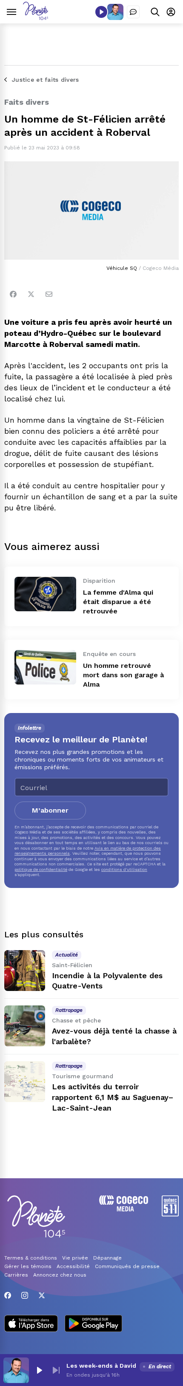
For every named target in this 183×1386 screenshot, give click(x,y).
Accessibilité (73, 1266)
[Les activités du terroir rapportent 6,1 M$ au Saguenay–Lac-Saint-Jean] (24, 1081)
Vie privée (75, 1258)
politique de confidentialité (40, 869)
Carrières (16, 1275)
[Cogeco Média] (123, 1209)
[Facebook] (13, 294)
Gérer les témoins (27, 1266)
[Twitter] (31, 294)
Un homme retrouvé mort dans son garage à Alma (123, 675)
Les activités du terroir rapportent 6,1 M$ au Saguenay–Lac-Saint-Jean (112, 1097)
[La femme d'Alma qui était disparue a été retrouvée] (45, 594)
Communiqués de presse (127, 1266)
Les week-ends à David (101, 1365)
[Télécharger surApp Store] (31, 1324)
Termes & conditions (30, 1258)
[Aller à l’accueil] (35, 18)
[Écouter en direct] (101, 12)
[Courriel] (49, 294)
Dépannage (107, 1258)
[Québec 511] (170, 1214)
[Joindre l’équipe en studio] (133, 12)
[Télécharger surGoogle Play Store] (93, 1324)
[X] (41, 1295)
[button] (39, 1370)
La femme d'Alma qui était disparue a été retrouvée (118, 601)
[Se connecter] (171, 11)
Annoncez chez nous (59, 1275)
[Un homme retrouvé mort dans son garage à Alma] (45, 667)
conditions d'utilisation (124, 869)
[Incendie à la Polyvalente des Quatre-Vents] (24, 970)
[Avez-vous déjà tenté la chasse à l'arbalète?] (24, 1025)
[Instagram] (24, 1295)
